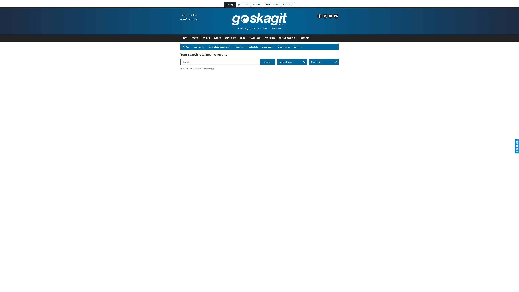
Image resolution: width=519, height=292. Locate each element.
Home (183, 69)
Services (298, 46)
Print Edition (262, 29)
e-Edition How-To (276, 29)
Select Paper (286, 61)
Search (267, 61)
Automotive (267, 46)
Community (199, 46)
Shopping (239, 46)
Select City (316, 61)
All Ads (186, 46)
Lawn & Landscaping (205, 69)
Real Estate (253, 46)
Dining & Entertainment (219, 46)
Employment (284, 46)
